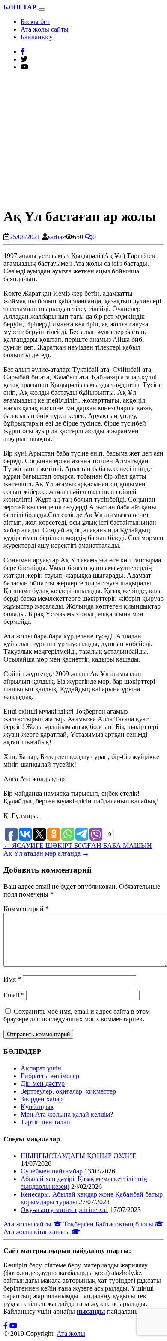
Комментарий (26, 908)
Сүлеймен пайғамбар (52, 1171)
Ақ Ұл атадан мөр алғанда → (46, 853)
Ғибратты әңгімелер (50, 1075)
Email (13, 995)
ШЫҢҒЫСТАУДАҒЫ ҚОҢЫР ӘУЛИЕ (79, 1155)
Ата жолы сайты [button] (28, 1224)
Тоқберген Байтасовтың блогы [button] (109, 1224)
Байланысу (37, 37)
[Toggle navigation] (41, 9)
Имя (12, 979)
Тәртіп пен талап (45, 1122)
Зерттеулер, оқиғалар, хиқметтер (68, 1091)
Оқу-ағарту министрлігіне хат (64, 1209)
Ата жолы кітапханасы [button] (37, 1231)
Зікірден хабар (42, 1099)
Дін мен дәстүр (43, 1083)
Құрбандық (37, 1106)
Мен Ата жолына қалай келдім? (67, 1114)
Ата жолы (71, 1333)
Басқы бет (35, 21)
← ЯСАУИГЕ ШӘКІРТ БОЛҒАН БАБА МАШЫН (77, 845)
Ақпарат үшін (41, 1068)
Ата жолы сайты (45, 29)
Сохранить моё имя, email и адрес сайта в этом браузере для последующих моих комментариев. (76, 1015)
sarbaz (56, 237)
